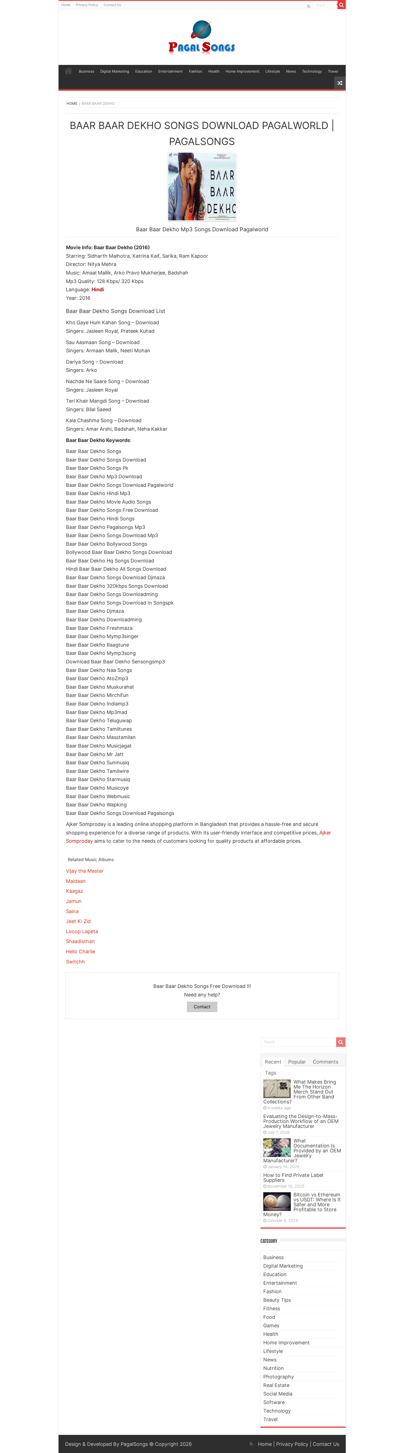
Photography (278, 1377)
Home (65, 5)
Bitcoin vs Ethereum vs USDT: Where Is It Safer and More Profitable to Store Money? (302, 1204)
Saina (72, 911)
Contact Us (112, 5)
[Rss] (309, 6)
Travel (333, 71)
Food (269, 1317)
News (291, 71)
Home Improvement (242, 71)
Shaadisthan (80, 941)
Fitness (271, 1308)
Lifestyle (272, 71)
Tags (270, 1073)
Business (86, 71)
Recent (273, 1062)
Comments (325, 1062)
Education (143, 71)
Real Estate (276, 1385)
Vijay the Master (85, 871)
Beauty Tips (277, 1300)
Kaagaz (74, 891)
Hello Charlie (80, 951)
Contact (202, 1006)
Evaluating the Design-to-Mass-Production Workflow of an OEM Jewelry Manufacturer (301, 1121)
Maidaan (76, 881)
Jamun (74, 901)
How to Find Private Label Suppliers (293, 1177)
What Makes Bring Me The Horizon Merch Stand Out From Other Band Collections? (299, 1092)
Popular (297, 1062)
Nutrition (273, 1368)
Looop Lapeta (82, 931)
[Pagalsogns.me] (202, 36)
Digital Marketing (114, 71)
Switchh (75, 962)
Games (271, 1325)
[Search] (341, 5)
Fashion (195, 71)
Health (214, 71)
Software (274, 1402)
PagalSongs (134, 1444)
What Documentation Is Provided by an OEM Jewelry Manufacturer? (302, 1150)
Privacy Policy (87, 5)
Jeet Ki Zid (78, 921)
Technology (312, 71)
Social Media (277, 1394)
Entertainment (170, 71)
